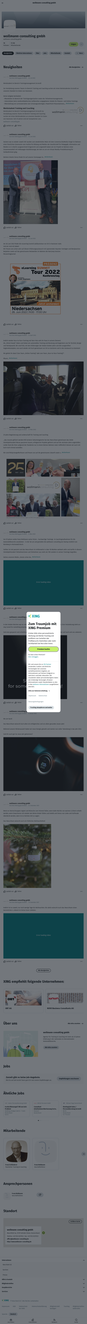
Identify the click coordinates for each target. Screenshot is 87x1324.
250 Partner (47, 664)
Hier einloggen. (33, 657)
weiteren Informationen (41, 684)
